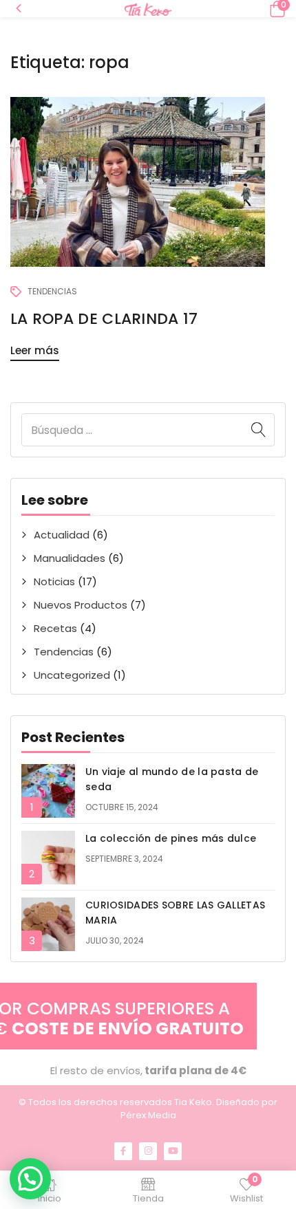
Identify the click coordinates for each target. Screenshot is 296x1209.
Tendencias (64, 651)
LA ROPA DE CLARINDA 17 (104, 318)
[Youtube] (173, 1151)
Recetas (55, 628)
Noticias (54, 581)
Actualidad (61, 534)
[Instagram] (148, 1151)
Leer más (34, 350)
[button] (275, 9)
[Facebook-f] (123, 1151)
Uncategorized (72, 675)
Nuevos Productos (80, 605)
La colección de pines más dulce (170, 838)
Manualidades (69, 558)
